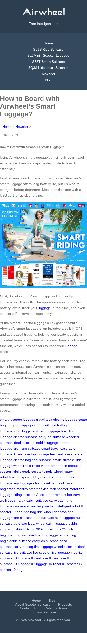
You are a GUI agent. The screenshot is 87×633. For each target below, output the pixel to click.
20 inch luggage (48, 431)
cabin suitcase (37, 500)
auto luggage (65, 518)
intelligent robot (68, 506)
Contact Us (28, 608)
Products (65, 604)
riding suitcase (24, 495)
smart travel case (54, 448)
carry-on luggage (20, 425)
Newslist (21, 127)
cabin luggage (57, 523)
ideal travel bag (45, 483)
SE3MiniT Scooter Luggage (48, 55)
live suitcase (23, 552)
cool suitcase (42, 460)
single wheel (53, 471)
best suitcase (60, 454)
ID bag (17, 512)
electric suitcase (25, 437)
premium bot (62, 495)
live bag (50, 506)
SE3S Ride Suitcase (48, 49)
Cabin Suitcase (55, 608)
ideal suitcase (24, 443)
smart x (19, 500)
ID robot (55, 564)
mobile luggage (47, 443)
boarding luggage (48, 535)
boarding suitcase (20, 535)
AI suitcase (21, 454)
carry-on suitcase (52, 437)
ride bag (29, 512)
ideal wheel (36, 523)
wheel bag (35, 506)
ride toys (60, 512)
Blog (48, 80)
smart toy (32, 477)
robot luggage (24, 431)
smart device (39, 489)
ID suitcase (39, 558)
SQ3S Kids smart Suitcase (48, 68)
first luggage (43, 547)
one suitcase (23, 518)
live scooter (42, 552)
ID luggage (22, 558)
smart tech (59, 466)
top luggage (40, 454)
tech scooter (59, 489)
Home (48, 43)
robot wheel (41, 466)
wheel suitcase (65, 547)
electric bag (22, 460)
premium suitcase (26, 448)
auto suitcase (44, 518)
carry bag (56, 500)
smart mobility (17, 489)
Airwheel (48, 74)
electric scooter (52, 477)
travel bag (16, 477)
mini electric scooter (27, 471)
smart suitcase (45, 425)
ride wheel (45, 512)
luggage (44, 308)
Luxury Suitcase (43, 612)
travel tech (44, 419)
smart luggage (11, 419)
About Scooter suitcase (33, 604)
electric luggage (65, 419)
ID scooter (70, 564)
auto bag (20, 523)
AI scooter (44, 495)
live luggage (60, 552)
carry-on (19, 506)
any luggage (22, 483)
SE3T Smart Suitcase (48, 62)
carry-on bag (23, 547)
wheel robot (22, 466)
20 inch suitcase (48, 529)
